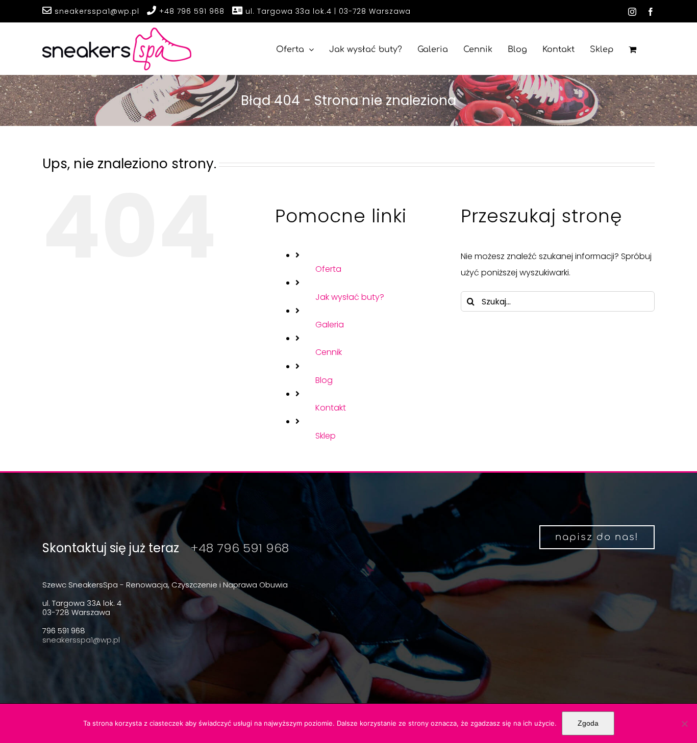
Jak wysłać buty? (349, 297)
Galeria (329, 324)
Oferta (328, 269)
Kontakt (330, 408)
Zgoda (588, 723)
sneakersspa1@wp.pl (95, 11)
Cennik (328, 352)
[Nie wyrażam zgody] (684, 724)
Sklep (325, 436)
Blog (324, 380)
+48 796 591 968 (191, 11)
